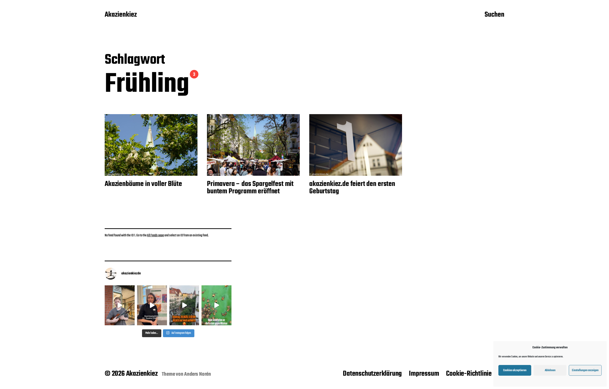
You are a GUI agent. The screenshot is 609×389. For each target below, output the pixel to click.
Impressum (424, 373)
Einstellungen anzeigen (585, 370)
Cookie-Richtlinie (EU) (475, 373)
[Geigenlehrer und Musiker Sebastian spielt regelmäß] (120, 305)
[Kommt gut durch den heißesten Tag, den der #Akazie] (184, 305)
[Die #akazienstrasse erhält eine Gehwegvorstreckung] (152, 305)
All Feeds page (155, 235)
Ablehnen (550, 370)
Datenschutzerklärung (372, 373)
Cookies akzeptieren (514, 370)
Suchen (494, 15)
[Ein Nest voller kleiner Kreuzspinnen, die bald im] (216, 305)
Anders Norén (197, 374)
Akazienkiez (121, 15)
